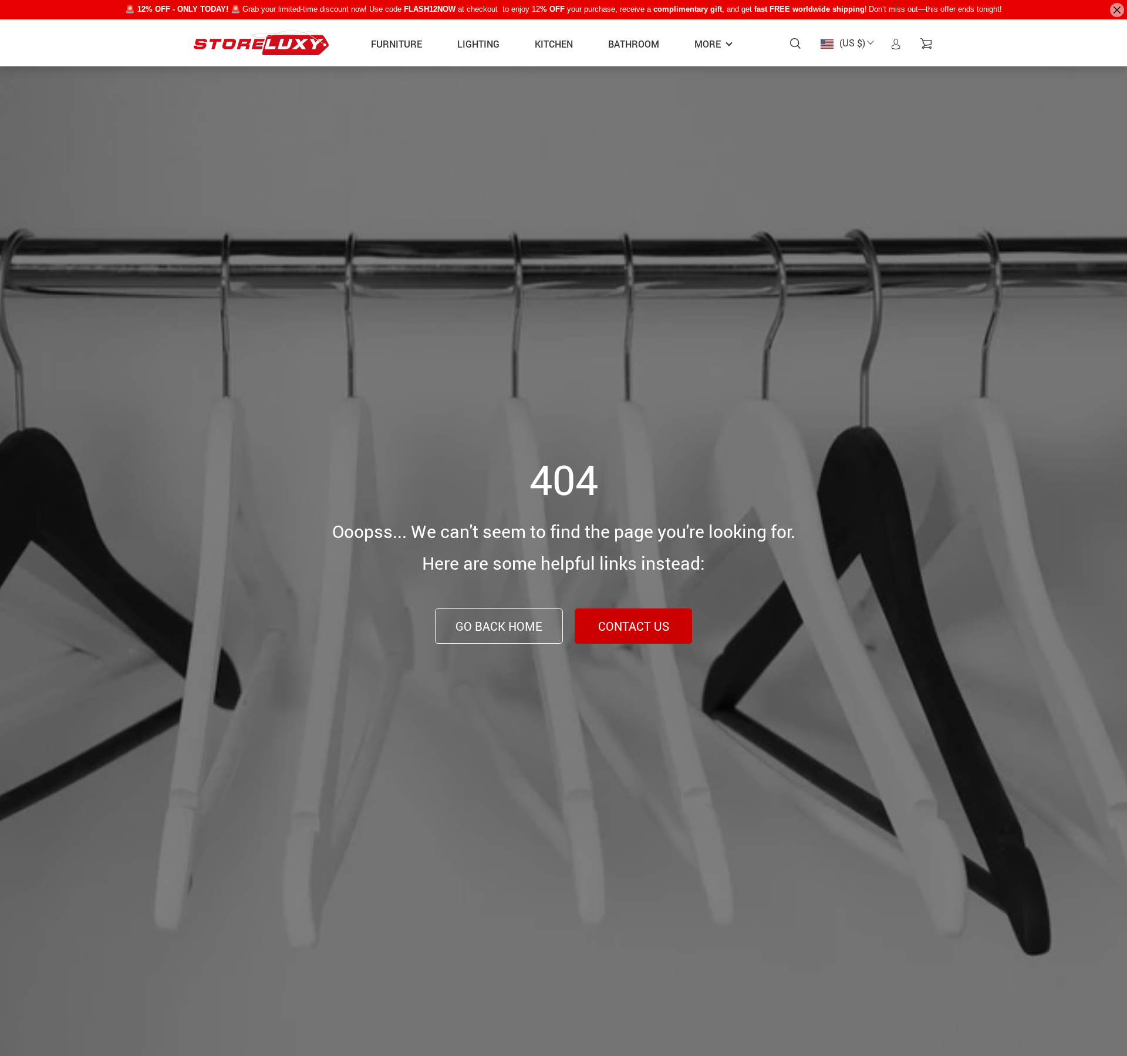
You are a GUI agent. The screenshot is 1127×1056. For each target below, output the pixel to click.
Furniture (396, 44)
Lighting (478, 44)
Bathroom (633, 44)
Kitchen (554, 44)
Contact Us (633, 626)
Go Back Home (498, 626)
